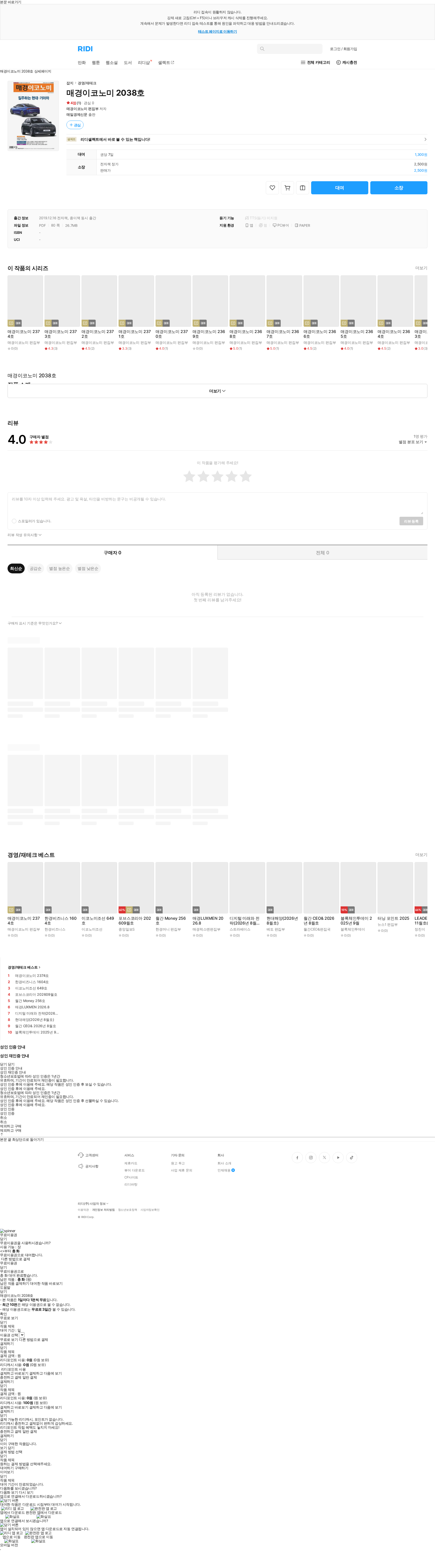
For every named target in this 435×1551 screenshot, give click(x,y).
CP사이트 (131, 1177)
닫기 (11, 1448)
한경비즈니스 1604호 (60, 921)
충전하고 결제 (10, 1377)
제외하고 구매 (10, 1126)
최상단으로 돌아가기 (28, 1139)
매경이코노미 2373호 (61, 334)
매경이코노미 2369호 (209, 334)
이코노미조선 (92, 929)
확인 (3, 1314)
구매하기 (21, 1468)
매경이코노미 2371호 (135, 334)
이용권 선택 (9, 1335)
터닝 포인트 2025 (393, 918)
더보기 (421, 268)
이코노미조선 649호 (98, 921)
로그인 (343, 49)
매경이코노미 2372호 (98, 334)
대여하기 (7, 1468)
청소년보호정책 (127, 1209)
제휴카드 (130, 1163)
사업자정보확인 (150, 1209)
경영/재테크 (87, 83)
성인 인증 (7, 1109)
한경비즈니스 (55, 929)
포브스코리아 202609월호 (135, 921)
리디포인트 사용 (13, 1369)
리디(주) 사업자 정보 (92, 1203)
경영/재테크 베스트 (23, 967)
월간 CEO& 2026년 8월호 (319, 921)
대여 (339, 187)
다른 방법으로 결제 (15, 1259)
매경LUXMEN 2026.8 (208, 921)
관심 (77, 125)
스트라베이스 (240, 929)
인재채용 (224, 1170)
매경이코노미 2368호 (246, 334)
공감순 (36, 568)
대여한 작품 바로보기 (46, 1283)
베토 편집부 (276, 929)
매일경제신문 (76, 114)
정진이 (420, 929)
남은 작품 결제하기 (14, 1283)
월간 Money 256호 (171, 921)
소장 (399, 187)
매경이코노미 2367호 (283, 334)
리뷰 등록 (411, 521)
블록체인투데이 (353, 929)
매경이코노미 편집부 (82, 108)
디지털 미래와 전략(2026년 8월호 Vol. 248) (245, 921)
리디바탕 (130, 1184)
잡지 (70, 83)
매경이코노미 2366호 (320, 334)
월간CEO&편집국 (317, 929)
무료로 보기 (9, 1340)
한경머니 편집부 (168, 929)
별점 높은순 (59, 568)
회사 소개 (224, 1163)
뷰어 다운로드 (134, 1170)
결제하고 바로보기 (14, 1373)
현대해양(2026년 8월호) (282, 921)
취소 (3, 1118)
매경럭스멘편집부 (207, 929)
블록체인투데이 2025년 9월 (356, 921)
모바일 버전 (9, 1545)
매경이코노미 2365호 (357, 334)
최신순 (16, 568)
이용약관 (83, 1209)
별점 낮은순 (88, 568)
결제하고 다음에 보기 (45, 1373)
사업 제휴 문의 (181, 1170)
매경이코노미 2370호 (172, 334)
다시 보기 (26, 1492)
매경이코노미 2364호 (394, 334)
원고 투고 (178, 1163)
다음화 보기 (9, 1492)
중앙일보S (127, 929)
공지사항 (91, 1166)
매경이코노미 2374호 (24, 334)
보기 (3, 1448)
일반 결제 (29, 1377)
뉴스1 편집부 (388, 924)
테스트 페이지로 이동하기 (217, 31)
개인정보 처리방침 (103, 1209)
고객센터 (91, 1155)
